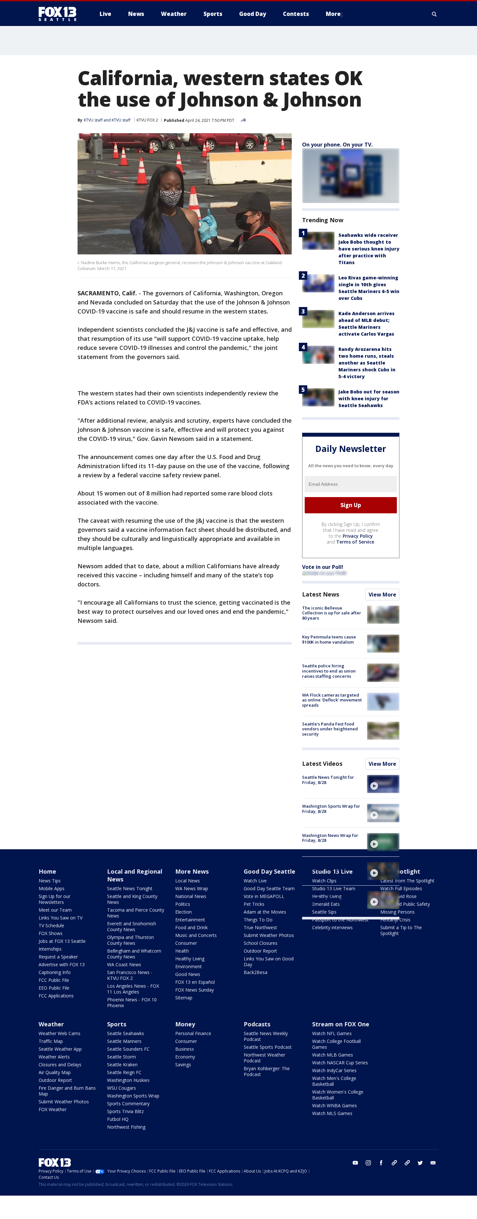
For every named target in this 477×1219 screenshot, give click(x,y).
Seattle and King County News (132, 899)
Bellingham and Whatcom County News (134, 954)
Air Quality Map (55, 1072)
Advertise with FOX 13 (62, 964)
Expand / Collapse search (434, 14)
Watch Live (255, 881)
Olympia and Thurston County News (130, 940)
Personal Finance (193, 1033)
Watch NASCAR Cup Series (340, 1062)
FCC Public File (54, 980)
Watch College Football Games (336, 1044)
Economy (185, 1057)
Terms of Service (355, 542)
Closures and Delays (60, 1064)
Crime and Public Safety (405, 904)
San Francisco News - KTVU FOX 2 (130, 975)
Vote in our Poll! (322, 567)
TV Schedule (51, 925)
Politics (182, 904)
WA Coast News (124, 964)
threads (407, 1163)
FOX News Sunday (194, 990)
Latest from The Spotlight (407, 881)
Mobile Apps (52, 888)
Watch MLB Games (332, 1055)
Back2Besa (255, 972)
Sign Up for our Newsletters (54, 899)
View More (382, 594)
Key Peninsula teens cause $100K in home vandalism (329, 639)
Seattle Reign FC (124, 1072)
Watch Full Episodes (401, 888)
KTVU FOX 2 (147, 120)
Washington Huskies (128, 1080)
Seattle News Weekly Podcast (266, 1036)
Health (182, 951)
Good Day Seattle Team (269, 888)
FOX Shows (51, 933)
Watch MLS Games (332, 1113)
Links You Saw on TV (60, 918)
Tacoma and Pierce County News (135, 913)
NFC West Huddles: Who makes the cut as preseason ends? (330, 898)
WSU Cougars (121, 1088)
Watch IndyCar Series (334, 1070)
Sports (116, 1024)
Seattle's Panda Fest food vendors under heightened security (330, 729)
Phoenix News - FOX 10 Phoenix (132, 1002)
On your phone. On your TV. (337, 144)
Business (184, 1049)
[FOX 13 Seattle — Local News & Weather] (60, 14)
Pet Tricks (254, 904)
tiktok (394, 1163)
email (433, 1163)
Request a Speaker (58, 957)
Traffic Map (51, 1041)
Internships (50, 949)
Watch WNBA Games (334, 1105)
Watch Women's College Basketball (337, 1095)
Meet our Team (55, 910)
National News (190, 896)
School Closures (260, 943)
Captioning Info (55, 972)
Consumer (186, 943)
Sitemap (183, 997)
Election (183, 912)
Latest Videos (322, 763)
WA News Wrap (191, 888)
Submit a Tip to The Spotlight (401, 930)
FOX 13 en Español (195, 982)
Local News (187, 881)
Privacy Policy (358, 536)
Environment (188, 966)
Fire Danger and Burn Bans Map (67, 1091)
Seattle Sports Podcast (268, 1047)
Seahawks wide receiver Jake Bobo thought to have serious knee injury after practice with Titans (368, 248)
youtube (355, 1163)
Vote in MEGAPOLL (264, 896)
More (333, 14)
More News (192, 871)
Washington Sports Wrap (133, 1096)
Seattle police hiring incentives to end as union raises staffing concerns (329, 671)
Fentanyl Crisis (395, 920)
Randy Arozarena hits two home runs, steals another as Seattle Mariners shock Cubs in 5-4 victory (367, 362)
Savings (183, 1064)
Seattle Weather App (60, 1049)
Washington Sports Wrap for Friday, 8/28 (331, 808)
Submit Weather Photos (269, 935)
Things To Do (258, 920)
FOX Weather (53, 1109)
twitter (420, 1163)
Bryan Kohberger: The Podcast (267, 1071)
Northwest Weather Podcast (264, 1058)
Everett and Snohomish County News (131, 926)
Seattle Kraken (122, 1064)
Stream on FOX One (340, 1024)
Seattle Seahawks (125, 1033)
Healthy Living (189, 959)
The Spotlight (400, 871)
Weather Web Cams (59, 1033)
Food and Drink (191, 927)
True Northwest (260, 927)
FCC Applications (56, 996)
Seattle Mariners (124, 1041)
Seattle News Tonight (130, 888)
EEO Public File (54, 988)
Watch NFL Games (332, 1033)
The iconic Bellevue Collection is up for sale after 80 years (331, 613)
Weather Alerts (54, 1057)
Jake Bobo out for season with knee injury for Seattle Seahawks (368, 398)
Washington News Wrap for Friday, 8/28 (330, 837)
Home (47, 871)
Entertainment (190, 920)
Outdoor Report (260, 951)
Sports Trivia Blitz (125, 1111)
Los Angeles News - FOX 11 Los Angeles (133, 989)
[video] (383, 784)
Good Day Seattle (269, 871)
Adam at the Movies (265, 912)
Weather (51, 1024)
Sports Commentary (128, 1103)
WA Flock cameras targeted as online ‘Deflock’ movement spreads (332, 700)
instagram (368, 1163)
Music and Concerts (196, 935)
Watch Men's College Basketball (334, 1081)
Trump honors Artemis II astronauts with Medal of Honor (328, 869)
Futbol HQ (117, 1119)
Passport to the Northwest (340, 920)
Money (185, 1024)
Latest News (320, 594)
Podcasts (257, 1024)
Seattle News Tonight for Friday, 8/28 (328, 779)
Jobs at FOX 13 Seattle (62, 941)
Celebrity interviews (332, 927)
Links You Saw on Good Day (269, 962)
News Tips (50, 881)
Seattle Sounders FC (128, 1049)
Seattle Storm (121, 1057)
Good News (187, 974)
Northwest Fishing (126, 1127)
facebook (381, 1163)
